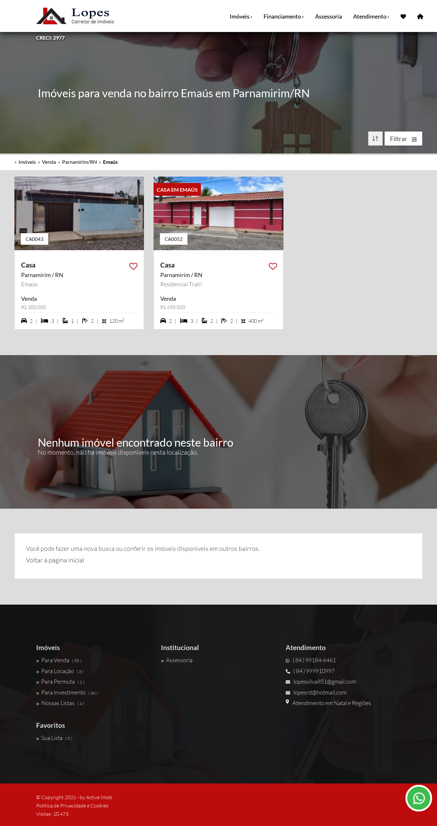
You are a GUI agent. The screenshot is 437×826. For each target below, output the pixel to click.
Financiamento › (284, 16)
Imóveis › (241, 16)
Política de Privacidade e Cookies (72, 805)
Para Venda (61, 659)
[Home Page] (420, 16)
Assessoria (328, 16)
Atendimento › (371, 16)
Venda (49, 162)
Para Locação (62, 670)
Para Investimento (69, 692)
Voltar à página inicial (55, 560)
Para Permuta (62, 681)
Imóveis (27, 162)
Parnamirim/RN (79, 162)
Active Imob (99, 797)
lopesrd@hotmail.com (319, 692)
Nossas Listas (62, 702)
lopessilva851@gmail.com (324, 681)
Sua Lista (56, 737)
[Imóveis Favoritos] (403, 16)
